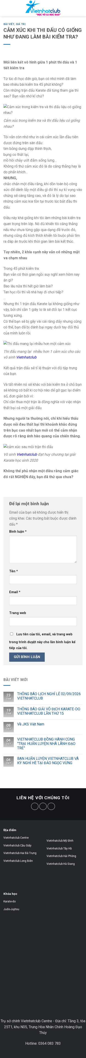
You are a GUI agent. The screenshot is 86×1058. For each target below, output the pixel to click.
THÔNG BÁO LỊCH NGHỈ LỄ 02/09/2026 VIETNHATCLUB (49, 696)
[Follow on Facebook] (35, 806)
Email (14, 592)
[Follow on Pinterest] (43, 806)
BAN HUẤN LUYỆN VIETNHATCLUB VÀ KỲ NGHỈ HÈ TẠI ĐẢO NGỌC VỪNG (48, 760)
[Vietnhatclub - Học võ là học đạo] (43, 8)
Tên (13, 571)
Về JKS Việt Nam (30, 724)
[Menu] (11, 12)
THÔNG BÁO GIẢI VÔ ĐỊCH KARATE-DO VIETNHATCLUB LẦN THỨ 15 (48, 711)
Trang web (17, 613)
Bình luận (18, 532)
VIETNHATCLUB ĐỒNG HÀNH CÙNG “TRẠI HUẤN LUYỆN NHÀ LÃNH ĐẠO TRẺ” (46, 743)
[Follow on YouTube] (51, 806)
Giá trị (21, 24)
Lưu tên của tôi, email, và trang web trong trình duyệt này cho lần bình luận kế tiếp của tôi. (42, 641)
